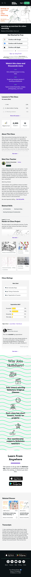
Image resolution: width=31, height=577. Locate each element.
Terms (24, 565)
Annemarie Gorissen (6, 267)
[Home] (14, 3)
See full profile (20, 199)
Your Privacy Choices (14, 569)
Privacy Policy (6, 57)
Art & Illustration (7, 209)
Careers (11, 565)
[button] (2, 3)
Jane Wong (20, 266)
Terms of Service (22, 56)
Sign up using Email (15, 53)
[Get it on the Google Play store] (15, 484)
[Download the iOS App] (10, 555)
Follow (19, 162)
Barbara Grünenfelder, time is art (10, 31)
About (6, 565)
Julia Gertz (20, 251)
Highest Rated (5, 323)
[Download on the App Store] (15, 479)
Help (16, 565)
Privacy (20, 565)
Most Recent (19, 323)
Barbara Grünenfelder (13, 162)
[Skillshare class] (10, 505)
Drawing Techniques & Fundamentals (11, 212)
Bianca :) (9, 329)
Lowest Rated (12, 323)
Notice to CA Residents (15, 571)
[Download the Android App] (21, 555)
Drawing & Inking (18, 209)
